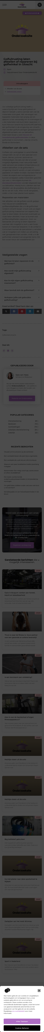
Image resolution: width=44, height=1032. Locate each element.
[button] (39, 990)
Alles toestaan (22, 1021)
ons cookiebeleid (18, 1011)
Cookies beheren (22, 1028)
